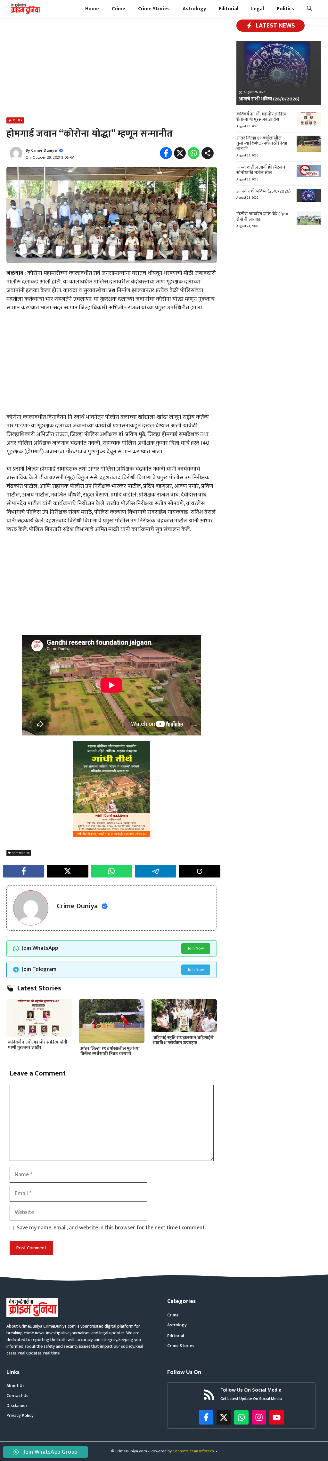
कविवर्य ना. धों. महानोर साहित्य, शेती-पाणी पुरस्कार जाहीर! (38, 1044)
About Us (15, 1385)
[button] (309, 9)
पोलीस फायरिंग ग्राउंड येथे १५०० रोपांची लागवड (262, 216)
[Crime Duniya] (25, 9)
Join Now (196, 948)
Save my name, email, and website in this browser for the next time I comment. (111, 1228)
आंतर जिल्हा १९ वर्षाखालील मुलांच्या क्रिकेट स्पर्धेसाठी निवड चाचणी (110, 1051)
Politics (285, 8)
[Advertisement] (111, 69)
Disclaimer (16, 1405)
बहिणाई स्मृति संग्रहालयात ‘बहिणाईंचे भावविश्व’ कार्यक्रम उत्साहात (183, 1040)
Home (92, 8)
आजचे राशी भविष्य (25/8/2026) (263, 191)
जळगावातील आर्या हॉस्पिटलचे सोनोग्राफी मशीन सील (260, 169)
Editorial (228, 8)
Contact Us (17, 1395)
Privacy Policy (20, 1415)
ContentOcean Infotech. (194, 1451)
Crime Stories (154, 8)
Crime (118, 8)
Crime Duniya (44, 150)
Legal (257, 8)
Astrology (194, 8)
